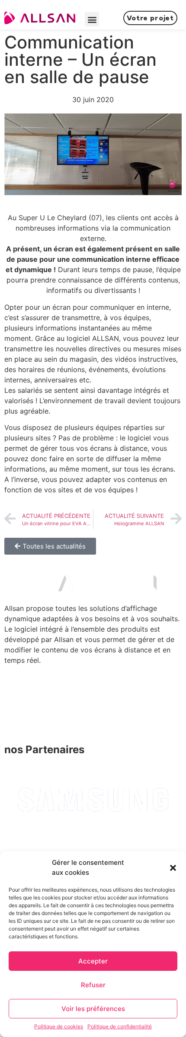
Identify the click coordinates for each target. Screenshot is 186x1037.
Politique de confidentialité (119, 1026)
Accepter (93, 961)
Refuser (93, 985)
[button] (173, 868)
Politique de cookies (58, 1026)
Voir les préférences (93, 1009)
